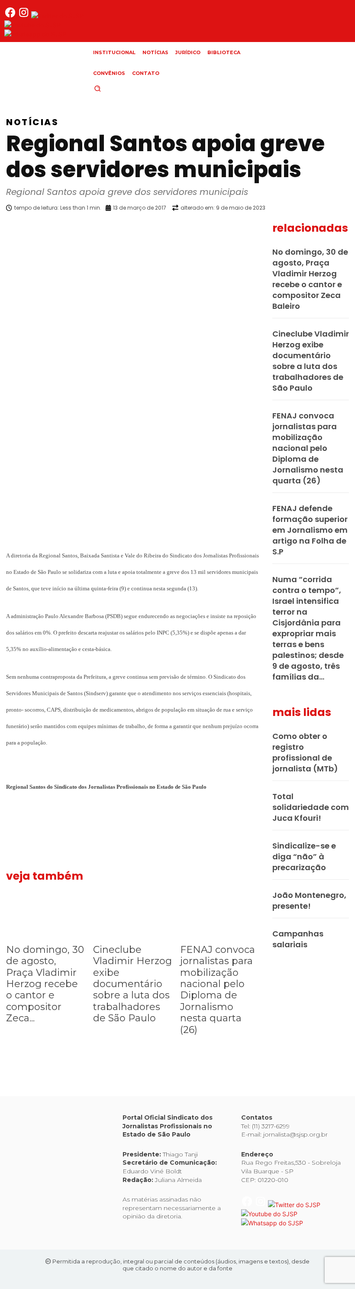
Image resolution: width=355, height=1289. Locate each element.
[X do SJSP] (57, 15)
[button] (112, 88)
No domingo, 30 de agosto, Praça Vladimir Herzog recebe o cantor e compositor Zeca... (45, 984)
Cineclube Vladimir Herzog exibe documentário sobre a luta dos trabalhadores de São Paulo (132, 984)
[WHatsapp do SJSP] (35, 34)
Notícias (32, 122)
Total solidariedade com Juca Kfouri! (310, 807)
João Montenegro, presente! (309, 900)
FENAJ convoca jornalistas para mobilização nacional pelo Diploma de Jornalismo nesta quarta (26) (217, 990)
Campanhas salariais (297, 939)
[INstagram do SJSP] (24, 15)
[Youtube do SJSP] (32, 25)
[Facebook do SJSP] (11, 15)
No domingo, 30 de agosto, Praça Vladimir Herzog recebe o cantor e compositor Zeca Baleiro (310, 278)
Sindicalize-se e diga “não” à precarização (304, 856)
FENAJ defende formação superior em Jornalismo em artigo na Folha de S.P (310, 530)
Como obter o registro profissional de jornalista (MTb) (305, 752)
